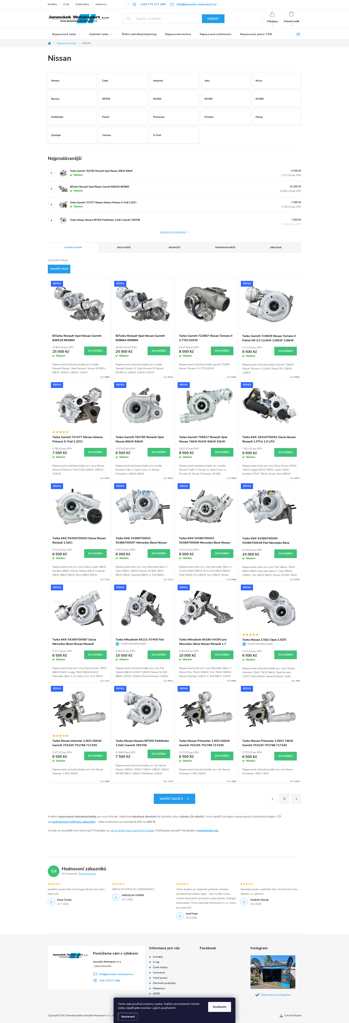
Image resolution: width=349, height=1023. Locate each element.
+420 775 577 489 (109, 980)
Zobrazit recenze (87, 873)
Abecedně (276, 247)
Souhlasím (219, 1007)
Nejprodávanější (225, 247)
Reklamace (159, 988)
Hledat (213, 19)
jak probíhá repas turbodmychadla (132, 831)
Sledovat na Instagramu (276, 995)
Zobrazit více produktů (173, 232)
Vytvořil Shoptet (292, 1015)
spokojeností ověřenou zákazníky (73, 822)
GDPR (156, 993)
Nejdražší (174, 247)
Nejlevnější (124, 247)
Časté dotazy (82, 4)
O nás (66, 4)
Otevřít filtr (59, 269)
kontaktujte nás (208, 831)
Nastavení (128, 1017)
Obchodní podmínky (164, 983)
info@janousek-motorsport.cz (116, 974)
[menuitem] (66, 34)
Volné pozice (160, 978)
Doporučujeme (73, 247)
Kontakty (52, 4)
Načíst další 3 (171, 799)
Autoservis (101, 4)
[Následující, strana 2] (284, 799)
